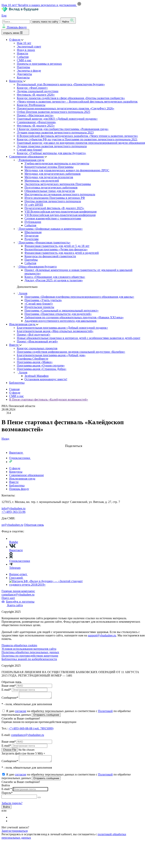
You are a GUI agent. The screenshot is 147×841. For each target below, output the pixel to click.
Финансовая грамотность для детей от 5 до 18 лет (56, 246)
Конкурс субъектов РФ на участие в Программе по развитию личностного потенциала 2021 (77, 139)
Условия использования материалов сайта (29, 648)
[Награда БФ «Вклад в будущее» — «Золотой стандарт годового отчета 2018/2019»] (50, 584)
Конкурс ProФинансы (31, 105)
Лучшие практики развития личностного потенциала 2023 (55, 132)
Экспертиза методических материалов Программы (57, 184)
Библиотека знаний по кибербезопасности (29, 659)
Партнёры (31, 259)
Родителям (31, 239)
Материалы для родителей (41, 180)
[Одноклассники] (11, 820)
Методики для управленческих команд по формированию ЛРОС (66, 170)
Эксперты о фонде (29, 70)
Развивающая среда (31, 160)
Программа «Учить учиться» (43, 300)
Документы (24, 74)
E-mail (6, 689)
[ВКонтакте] (11, 817)
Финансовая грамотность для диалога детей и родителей (61, 252)
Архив (22, 293)
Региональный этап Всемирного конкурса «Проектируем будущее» (61, 84)
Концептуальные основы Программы (49, 166)
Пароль (7, 792)
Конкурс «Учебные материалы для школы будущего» (51, 153)
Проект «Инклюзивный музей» (37, 341)
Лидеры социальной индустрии (37, 91)
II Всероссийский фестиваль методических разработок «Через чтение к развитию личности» (77, 136)
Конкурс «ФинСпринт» (32, 87)
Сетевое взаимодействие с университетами (52, 218)
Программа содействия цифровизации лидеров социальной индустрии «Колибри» (71, 351)
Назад (5, 438)
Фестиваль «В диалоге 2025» (36, 125)
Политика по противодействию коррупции (30, 655)
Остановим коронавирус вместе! (45, 379)
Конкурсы (16, 81)
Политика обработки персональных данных (30, 652)
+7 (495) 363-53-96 (13, 511)
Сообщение (10, 697)
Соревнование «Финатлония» (36, 122)
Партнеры (23, 67)
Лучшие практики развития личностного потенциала (52, 146)
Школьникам (33, 232)
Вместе (14, 344)
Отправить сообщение (46, 714)
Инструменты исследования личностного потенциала (59, 194)
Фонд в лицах (26, 50)
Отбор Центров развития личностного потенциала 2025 (53, 111)
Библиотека (16, 382)
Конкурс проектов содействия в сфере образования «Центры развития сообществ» (71, 98)
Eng (4, 15)
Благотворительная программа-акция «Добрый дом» (51, 355)
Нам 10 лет (24, 43)
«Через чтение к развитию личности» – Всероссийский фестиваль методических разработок (77, 101)
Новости (22, 53)
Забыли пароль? (12, 803)
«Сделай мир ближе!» (38, 303)
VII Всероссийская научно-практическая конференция (60, 215)
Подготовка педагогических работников (51, 187)
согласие (20, 711)
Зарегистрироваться (15, 830)
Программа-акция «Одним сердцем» (41, 365)
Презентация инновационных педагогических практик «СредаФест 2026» (65, 108)
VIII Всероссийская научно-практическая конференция (60, 211)
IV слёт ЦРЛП (33, 204)
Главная (14, 389)
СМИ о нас (24, 60)
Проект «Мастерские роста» (35, 115)
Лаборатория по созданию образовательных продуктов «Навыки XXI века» (74, 317)
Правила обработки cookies (19, 645)
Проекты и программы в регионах (39, 63)
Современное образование (27, 156)
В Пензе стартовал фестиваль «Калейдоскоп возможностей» (48, 399)
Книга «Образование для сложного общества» (54, 276)
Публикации (32, 221)
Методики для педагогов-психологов (48, 177)
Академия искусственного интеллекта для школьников (60, 320)
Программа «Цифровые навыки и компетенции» (50, 228)
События (23, 56)
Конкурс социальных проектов (37, 348)
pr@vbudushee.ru (12, 524)
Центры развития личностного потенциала (52, 201)
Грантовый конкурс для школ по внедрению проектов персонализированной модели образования (81, 142)
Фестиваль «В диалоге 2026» (36, 94)
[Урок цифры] (73, 442)
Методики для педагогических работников (52, 173)
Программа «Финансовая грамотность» (44, 242)
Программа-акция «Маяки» (35, 362)
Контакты (23, 77)
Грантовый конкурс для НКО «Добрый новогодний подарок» (57, 118)
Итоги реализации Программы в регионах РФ (54, 197)
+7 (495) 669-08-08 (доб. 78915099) (30, 728)
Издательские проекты (39, 307)
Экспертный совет (29, 46)
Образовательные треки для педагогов (49, 191)
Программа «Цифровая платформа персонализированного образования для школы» (79, 296)
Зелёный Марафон (36, 375)
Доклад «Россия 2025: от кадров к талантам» (53, 280)
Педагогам (31, 235)
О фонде (15, 39)
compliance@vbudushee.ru (18, 594)
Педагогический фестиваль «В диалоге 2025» (54, 208)
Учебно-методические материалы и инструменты (56, 163)
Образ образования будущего (37, 266)
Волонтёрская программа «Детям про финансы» (56, 249)
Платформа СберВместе (32, 358)
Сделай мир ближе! (29, 149)
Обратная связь (34, 524)
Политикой (105, 711)
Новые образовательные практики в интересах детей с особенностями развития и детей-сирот (78, 338)
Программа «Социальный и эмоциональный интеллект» (61, 310)
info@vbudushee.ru (13, 508)
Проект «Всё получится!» (33, 334)
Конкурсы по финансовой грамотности (50, 256)
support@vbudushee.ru (102, 635)
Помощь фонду (17, 27)
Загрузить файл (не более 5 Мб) (22, 753)
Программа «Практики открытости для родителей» (58, 314)
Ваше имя (9, 685)
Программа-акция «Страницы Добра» (41, 369)
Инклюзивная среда (22, 324)
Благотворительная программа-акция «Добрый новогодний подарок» (62, 327)
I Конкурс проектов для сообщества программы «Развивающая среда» (63, 129)
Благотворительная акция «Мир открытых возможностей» (55, 331)
